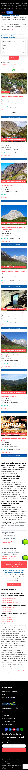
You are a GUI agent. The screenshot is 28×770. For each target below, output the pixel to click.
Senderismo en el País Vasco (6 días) (13, 313)
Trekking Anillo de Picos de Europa (12, 355)
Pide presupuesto (14, 584)
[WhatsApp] (21, 729)
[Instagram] (6, 729)
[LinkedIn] (10, 729)
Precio (15, 64)
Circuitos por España (7, 607)
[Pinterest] (14, 729)
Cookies (19, 759)
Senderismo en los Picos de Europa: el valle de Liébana (13, 228)
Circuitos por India (6, 619)
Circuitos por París (6, 609)
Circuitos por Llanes (7, 600)
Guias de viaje (8, 724)
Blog (3, 694)
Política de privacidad (8, 743)
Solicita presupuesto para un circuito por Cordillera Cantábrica (14, 571)
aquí (2, 670)
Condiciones (12, 759)
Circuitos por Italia (6, 611)
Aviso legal (6, 761)
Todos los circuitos (9, 721)
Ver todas (21, 114)
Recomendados (5, 64)
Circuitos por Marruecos (8, 617)
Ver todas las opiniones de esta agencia (10, 541)
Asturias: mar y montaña (9, 144)
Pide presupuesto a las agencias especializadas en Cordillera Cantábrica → (14, 564)
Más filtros (14, 57)
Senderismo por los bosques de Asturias (14, 271)
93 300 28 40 (8, 712)
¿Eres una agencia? (9, 718)
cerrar (23, 1)
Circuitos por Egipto (7, 621)
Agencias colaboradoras (9, 697)
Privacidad (5, 759)
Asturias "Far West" (7, 186)
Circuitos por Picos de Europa (10, 602)
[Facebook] (17, 729)
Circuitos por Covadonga (8, 598)
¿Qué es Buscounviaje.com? (10, 691)
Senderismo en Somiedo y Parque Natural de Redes (12, 97)
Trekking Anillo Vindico (8, 397)
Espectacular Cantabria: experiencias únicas (13, 439)
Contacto (6, 715)
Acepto (9, 12)
